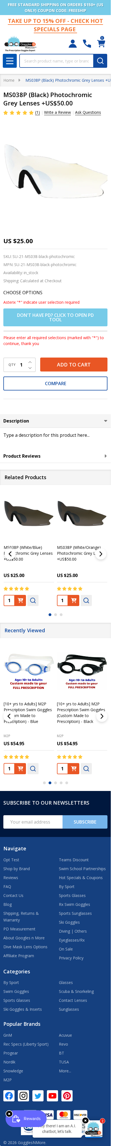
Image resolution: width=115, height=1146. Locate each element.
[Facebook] (9, 1095)
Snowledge (13, 1070)
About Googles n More (24, 937)
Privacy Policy (71, 958)
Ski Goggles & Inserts (22, 1009)
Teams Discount (74, 859)
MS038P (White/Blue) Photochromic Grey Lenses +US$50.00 (28, 552)
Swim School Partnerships (82, 868)
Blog (7, 904)
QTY (12, 364)
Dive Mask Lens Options (25, 946)
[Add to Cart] (20, 600)
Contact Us (13, 895)
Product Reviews (21, 456)
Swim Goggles (16, 991)
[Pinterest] (67, 1095)
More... (65, 1070)
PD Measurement (19, 929)
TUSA (64, 1062)
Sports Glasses (72, 895)
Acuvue (65, 1035)
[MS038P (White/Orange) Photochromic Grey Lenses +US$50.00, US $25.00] (82, 515)
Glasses (66, 982)
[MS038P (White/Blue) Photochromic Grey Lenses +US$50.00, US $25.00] (29, 515)
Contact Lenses (73, 1000)
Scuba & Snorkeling (76, 991)
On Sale (66, 949)
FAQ (7, 886)
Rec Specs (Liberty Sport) (26, 1044)
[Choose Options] (20, 768)
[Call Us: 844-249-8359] (87, 43)
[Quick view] (33, 600)
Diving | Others (73, 931)
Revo (63, 1044)
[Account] (72, 43)
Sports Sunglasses (75, 913)
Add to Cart (74, 364)
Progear (10, 1053)
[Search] (100, 61)
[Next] (100, 553)
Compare (55, 383)
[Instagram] (23, 1095)
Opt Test (11, 859)
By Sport (67, 886)
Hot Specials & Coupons (81, 877)
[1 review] (18, 112)
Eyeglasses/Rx (72, 940)
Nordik (9, 1062)
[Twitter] (38, 1095)
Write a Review (57, 112)
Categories (16, 971)
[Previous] (10, 553)
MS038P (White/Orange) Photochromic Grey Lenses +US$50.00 (81, 552)
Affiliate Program (18, 955)
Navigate (14, 848)
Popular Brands (21, 1023)
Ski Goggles (69, 922)
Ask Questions (88, 112)
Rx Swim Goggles (74, 904)
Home (9, 80)
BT (61, 1053)
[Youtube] (52, 1095)
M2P (7, 735)
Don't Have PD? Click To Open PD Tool (55, 317)
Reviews (10, 877)
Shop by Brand (16, 868)
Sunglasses (69, 1009)
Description (16, 421)
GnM (7, 1035)
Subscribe (85, 822)
